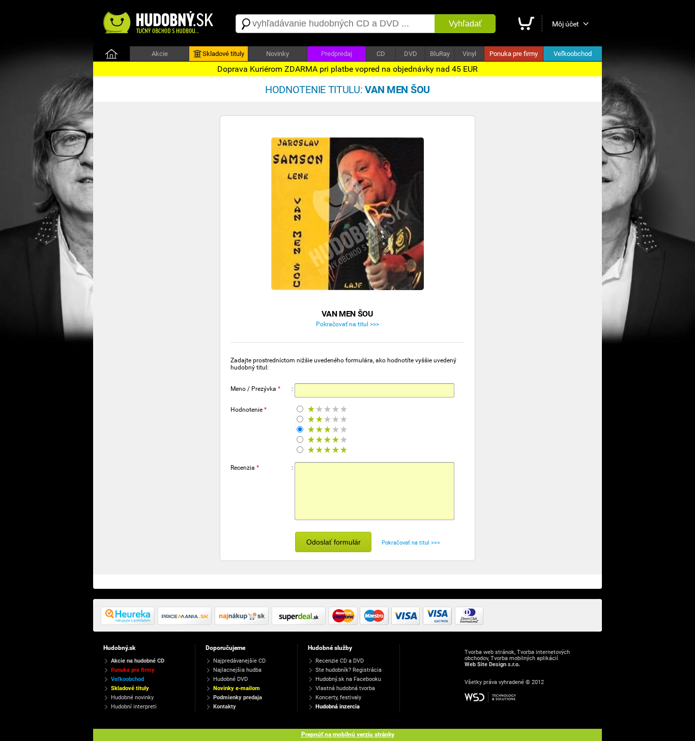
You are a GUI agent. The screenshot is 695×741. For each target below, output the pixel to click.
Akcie (160, 54)
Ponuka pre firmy (513, 54)
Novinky (277, 54)
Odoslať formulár (333, 542)
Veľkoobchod (573, 54)
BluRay (440, 54)
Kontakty (224, 706)
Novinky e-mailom (236, 688)
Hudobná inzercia (337, 706)
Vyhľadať (465, 23)
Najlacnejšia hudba (237, 670)
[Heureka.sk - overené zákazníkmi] (129, 622)
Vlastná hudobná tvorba (345, 688)
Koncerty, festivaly (338, 697)
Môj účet (565, 24)
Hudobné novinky (132, 697)
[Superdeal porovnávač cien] (300, 622)
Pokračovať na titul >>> (347, 324)
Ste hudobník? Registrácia (348, 670)
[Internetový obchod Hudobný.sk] (159, 23)
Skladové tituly (223, 54)
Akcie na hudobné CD (137, 661)
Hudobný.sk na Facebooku (348, 679)
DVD (410, 54)
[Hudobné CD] (186, 622)
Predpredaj (336, 54)
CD (381, 54)
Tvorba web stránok (489, 652)
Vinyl (469, 54)
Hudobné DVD (230, 679)
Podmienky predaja (237, 697)
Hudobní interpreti (134, 706)
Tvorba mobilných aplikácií (524, 658)
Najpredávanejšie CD (239, 661)
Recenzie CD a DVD (339, 661)
